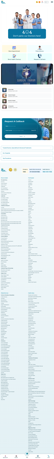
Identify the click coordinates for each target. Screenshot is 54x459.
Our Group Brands (4, 188)
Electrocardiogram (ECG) (32, 437)
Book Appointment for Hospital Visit (7, 377)
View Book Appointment (5, 456)
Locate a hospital (4, 380)
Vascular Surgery (4, 311)
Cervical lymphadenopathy (33, 388)
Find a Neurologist (4, 344)
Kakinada (29, 241)
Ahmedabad (30, 260)
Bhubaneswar (30, 274)
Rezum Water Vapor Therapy (33, 418)
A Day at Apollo (4, 194)
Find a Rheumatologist (5, 364)
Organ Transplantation (5, 304)
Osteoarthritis (30, 318)
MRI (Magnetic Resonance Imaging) (34, 429)
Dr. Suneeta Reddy (4, 200)
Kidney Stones (30, 313)
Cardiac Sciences (4, 296)
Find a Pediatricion (4, 353)
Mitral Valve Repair (31, 351)
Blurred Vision (30, 385)
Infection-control (4, 284)
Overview (2, 181)
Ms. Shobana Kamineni (5, 202)
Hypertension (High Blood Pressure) (34, 310)
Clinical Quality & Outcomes (6, 278)
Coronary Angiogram (32, 434)
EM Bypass (30, 266)
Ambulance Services (4, 388)
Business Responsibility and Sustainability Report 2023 (11, 221)
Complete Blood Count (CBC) (33, 445)
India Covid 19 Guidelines (5, 282)
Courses (2, 207)
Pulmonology (3, 306)
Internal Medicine (4, 309)
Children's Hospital (31, 192)
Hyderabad (30, 222)
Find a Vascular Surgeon (5, 360)
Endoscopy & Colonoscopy (33, 439)
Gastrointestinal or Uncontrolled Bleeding (35, 396)
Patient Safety (3, 287)
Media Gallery (3, 265)
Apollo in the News (4, 260)
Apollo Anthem (3, 184)
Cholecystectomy (31, 339)
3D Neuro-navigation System (33, 410)
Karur (29, 214)
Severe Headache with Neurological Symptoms (36, 391)
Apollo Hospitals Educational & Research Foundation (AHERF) (12, 210)
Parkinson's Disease (31, 321)
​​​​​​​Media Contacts (4, 266)
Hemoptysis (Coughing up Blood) (34, 382)
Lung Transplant (31, 348)
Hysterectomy (30, 367)
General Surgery (4, 323)
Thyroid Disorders (31, 328)
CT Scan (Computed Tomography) (34, 431)
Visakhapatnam (31, 236)
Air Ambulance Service (5, 390)
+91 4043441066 (34, 172)
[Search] (39, 2)
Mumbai (29, 252)
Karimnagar (30, 230)
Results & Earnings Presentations (7, 241)
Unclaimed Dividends (5, 250)
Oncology (2, 298)
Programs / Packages (4, 394)
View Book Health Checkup (37, 456)
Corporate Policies (4, 228)
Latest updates (4, 276)
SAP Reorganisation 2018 (5, 255)
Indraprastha (30, 244)
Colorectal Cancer (31, 304)
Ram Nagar (30, 239)
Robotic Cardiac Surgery (32, 353)
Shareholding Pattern (5, 247)
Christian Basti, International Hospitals (35, 271)
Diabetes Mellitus (31, 307)
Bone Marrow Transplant (32, 298)
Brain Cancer (30, 299)
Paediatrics (3, 312)
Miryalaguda (30, 231)
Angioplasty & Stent (31, 332)
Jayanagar (30, 208)
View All (2, 317)
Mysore (29, 211)
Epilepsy (29, 309)
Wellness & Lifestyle (32, 448)
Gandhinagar (30, 263)
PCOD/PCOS (30, 320)
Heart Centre (30, 197)
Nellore (29, 216)
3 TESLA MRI (30, 412)
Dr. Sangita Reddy (4, 204)
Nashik (29, 258)
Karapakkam (30, 195)
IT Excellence (3, 281)
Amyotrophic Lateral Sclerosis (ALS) (34, 296)
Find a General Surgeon (5, 350)
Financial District (31, 225)
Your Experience (4, 396)
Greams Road (30, 181)
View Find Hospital (16, 456)
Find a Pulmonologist (5, 355)
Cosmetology (3, 314)
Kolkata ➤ (30, 264)
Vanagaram (30, 183)
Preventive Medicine (4, 315)
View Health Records (5, 383)
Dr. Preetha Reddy (4, 199)
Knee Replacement (31, 343)
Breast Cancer (30, 301)
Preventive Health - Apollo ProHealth (7, 391)
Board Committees (4, 226)
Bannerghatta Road (31, 203)
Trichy (29, 219)
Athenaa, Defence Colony (32, 247)
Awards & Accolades (4, 189)
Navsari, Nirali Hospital (32, 282)
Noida (29, 245)
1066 (42, 2)
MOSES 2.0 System (31, 416)
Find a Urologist (4, 349)
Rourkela (29, 277)
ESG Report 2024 (4, 217)
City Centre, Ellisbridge (32, 261)
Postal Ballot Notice (4, 233)
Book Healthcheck (4, 382)
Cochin (29, 200)
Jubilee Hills (30, 228)
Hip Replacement (31, 340)
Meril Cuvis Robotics (32, 405)
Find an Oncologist (4, 352)
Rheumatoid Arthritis (32, 323)
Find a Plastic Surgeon (5, 361)
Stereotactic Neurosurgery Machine (34, 424)
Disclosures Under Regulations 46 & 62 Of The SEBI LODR (11, 245)
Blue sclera (30, 394)
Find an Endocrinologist (5, 369)
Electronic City (31, 205)
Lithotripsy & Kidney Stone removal (34, 370)
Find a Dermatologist (5, 367)
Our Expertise (3, 393)
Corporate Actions (4, 231)
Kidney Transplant (31, 342)
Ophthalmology (4, 331)
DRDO (29, 223)
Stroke (29, 326)
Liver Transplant (31, 372)
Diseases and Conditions (32, 295)
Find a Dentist (3, 366)
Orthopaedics (3, 333)
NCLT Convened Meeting (5, 249)
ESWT (29, 421)
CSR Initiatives (3, 215)
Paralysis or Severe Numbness (33, 386)
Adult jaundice (30, 397)
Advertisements (4, 253)
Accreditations (3, 279)
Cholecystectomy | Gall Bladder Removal (35, 366)
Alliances (2, 191)
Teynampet (30, 184)
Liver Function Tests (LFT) (33, 443)
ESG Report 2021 (4, 220)
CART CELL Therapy (31, 337)
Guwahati (30, 269)
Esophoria (30, 389)
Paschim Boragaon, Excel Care (33, 272)
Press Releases (4, 261)
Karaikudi (29, 220)
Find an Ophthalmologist (5, 363)
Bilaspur (29, 275)
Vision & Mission (4, 183)
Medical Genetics (4, 326)
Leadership (3, 186)
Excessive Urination (31, 383)
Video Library (30, 451)
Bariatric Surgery (31, 334)
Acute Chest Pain (31, 380)
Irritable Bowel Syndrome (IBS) (33, 312)
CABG (29, 335)
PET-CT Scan (30, 432)
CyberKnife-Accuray (31, 404)
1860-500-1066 (47, 172)
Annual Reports (4, 239)
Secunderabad (30, 233)
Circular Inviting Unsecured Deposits (7, 252)
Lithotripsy (30, 345)
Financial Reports (4, 238)
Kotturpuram (30, 189)
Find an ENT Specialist (5, 358)
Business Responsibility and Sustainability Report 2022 (11, 223)
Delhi (29, 242)
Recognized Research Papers (6, 212)
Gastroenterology (4, 301)
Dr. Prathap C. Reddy (4, 197)
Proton (29, 198)
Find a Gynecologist (4, 356)
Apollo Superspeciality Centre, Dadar (34, 255)
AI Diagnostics (30, 423)
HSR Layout (30, 206)
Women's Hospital (31, 194)
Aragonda (30, 217)
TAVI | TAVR (30, 354)
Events (2, 263)
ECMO (29, 415)
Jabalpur (29, 280)
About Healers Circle (5, 275)
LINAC (29, 413)
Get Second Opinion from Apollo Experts (8, 379)
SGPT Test (30, 440)
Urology (2, 303)
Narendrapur (30, 267)
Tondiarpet (30, 187)
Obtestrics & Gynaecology (5, 307)
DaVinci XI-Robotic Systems (33, 402)
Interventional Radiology (5, 325)
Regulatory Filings (4, 244)
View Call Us (48, 456)
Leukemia (30, 315)
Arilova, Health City (31, 238)
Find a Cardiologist (4, 342)
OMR (29, 186)
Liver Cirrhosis (30, 317)
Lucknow (29, 249)
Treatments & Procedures (32, 331)
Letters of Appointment (5, 234)
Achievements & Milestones (6, 192)
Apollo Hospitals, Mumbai (32, 253)
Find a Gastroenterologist (5, 345)
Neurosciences (3, 300)
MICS (29, 350)
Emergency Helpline (4, 385)
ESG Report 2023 (4, 218)
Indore (29, 250)
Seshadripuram (31, 209)
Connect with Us (4, 271)
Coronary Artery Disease (32, 306)
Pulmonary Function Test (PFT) (33, 442)
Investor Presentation (5, 242)
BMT (29, 361)
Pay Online (3, 399)
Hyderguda (30, 227)
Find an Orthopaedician (5, 347)
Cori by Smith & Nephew (32, 407)
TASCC (2, 289)
